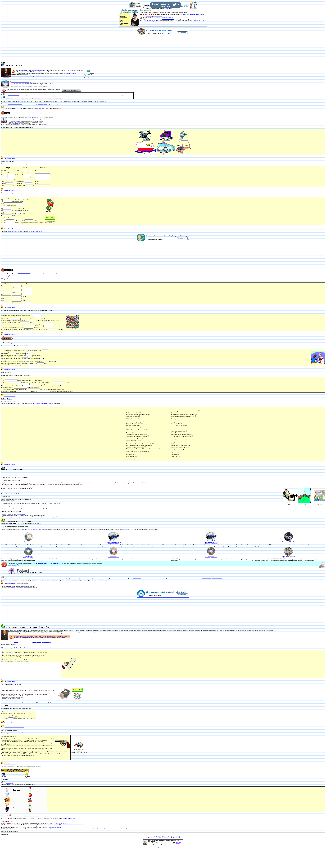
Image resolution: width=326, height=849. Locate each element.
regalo (12, 124)
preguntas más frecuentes (152, 20)
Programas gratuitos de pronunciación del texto (25, 637)
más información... (14, 565)
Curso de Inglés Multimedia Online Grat (191, 14)
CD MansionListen (23, 586)
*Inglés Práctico (28, 556)
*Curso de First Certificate (288, 556)
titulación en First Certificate (15, 104)
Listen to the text (9, 652)
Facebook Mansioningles (157, 836)
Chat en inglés (177, 837)
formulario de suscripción (62, 823)
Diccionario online (61, 637)
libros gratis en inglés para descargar (42, 642)
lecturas (16, 642)
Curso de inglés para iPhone (176, 836)
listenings (12, 587)
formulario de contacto (98, 828)
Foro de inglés (171, 837)
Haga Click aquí (169, 8)
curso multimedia (15, 121)
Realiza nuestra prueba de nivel (166, 17)
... (8, 565)
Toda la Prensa (155, 837)
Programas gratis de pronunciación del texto (22, 76)
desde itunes (107, 580)
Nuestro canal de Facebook (13, 95)
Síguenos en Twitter (10, 98)
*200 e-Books (211, 556)
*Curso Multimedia (28, 541)
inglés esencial (20, 123)
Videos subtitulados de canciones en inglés (21, 82)
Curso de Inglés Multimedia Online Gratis (34, 529)
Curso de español (149, 837)
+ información (25, 542)
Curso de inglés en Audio (168, 19)
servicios (37, 516)
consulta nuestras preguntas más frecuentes (212, 578)
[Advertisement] (163, 49)
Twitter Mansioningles (166, 836)
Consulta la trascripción (9, 583)
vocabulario (9, 514)
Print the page (9, 783)
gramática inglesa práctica (20, 515)
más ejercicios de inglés (15, 231)
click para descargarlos (71, 73)
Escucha (3, 816)
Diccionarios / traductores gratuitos (44, 76)
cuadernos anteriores (37, 231)
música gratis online (17, 86)
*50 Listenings (113, 556)
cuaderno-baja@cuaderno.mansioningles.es (74, 824)
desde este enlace (137, 578)
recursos (53, 702)
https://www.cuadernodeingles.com (53, 827)
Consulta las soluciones (9, 158)
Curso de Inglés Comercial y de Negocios (42, 403)
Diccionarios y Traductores (163, 837)
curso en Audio (17, 122)
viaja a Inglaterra (42, 104)
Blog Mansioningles (148, 836)
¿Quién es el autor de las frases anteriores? (14, 727)
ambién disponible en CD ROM (154, 16)
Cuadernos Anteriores (69, 818)
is (201, 14)
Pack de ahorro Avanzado (24, 273)
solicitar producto (31, 542)
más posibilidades (129, 529)
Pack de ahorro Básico (33, 117)
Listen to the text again (11, 659)
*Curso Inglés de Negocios (288, 541)
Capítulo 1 (20, 633)
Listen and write (16, 655)
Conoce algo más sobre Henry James (6, 78)
